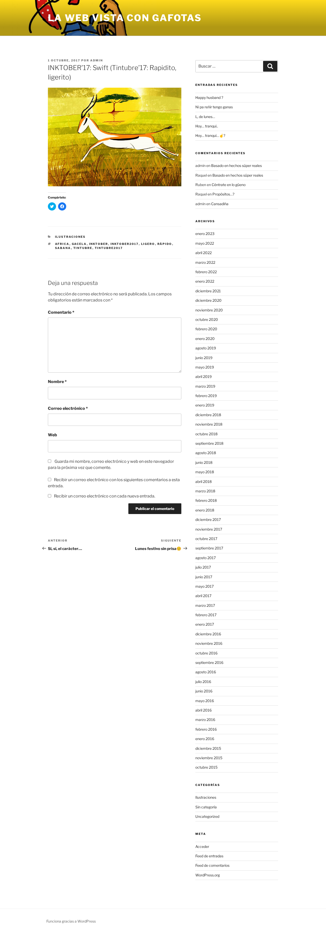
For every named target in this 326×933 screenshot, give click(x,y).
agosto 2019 (205, 348)
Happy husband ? (209, 97)
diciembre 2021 (208, 291)
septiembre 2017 (209, 548)
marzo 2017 (205, 605)
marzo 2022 (205, 262)
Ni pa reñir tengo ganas (214, 107)
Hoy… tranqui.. (206, 126)
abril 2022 (203, 253)
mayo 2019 (204, 367)
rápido (164, 244)
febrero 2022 (206, 272)
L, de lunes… (205, 116)
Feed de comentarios (212, 865)
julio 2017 (203, 567)
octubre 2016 (206, 653)
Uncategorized (207, 816)
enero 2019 (204, 405)
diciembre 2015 (208, 748)
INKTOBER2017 (125, 244)
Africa (62, 244)
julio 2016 (203, 681)
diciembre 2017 (208, 519)
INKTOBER (98, 244)
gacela (79, 244)
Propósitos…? (223, 194)
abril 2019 (203, 376)
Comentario (61, 312)
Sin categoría (206, 807)
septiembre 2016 (209, 662)
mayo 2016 (204, 701)
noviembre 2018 (208, 424)
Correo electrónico (68, 408)
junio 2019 (203, 358)
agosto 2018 (205, 453)
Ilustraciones (70, 237)
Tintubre (82, 248)
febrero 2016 (206, 729)
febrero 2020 (206, 329)
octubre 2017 (206, 538)
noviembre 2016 (208, 643)
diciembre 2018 (208, 415)
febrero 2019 (206, 395)
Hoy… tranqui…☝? (210, 135)
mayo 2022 (204, 243)
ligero (148, 244)
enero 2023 (204, 233)
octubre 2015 (206, 767)
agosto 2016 (205, 672)
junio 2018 (203, 462)
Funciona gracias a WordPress (71, 921)
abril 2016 (203, 710)
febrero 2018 (206, 500)
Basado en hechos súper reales (236, 165)
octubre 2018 (206, 434)
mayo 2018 (204, 472)
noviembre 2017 (208, 529)
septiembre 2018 (209, 443)
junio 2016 (203, 691)
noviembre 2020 (209, 310)
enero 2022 (204, 281)
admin (96, 60)
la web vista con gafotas (125, 17)
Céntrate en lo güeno (229, 184)
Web (52, 434)
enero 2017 (204, 624)
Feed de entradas (209, 856)
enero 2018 (204, 510)
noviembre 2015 (208, 758)
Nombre (57, 381)
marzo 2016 (205, 719)
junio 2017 (203, 577)
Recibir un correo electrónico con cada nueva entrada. (104, 496)
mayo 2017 (204, 586)
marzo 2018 (205, 491)
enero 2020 (205, 338)
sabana (63, 248)
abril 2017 (203, 596)
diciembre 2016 (208, 634)
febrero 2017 (205, 615)
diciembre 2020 (208, 300)
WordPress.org (207, 875)
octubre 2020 (206, 319)
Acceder (202, 846)
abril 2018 (203, 481)
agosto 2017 (205, 558)
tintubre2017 (109, 248)
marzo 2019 (205, 386)
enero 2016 (204, 739)
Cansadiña (219, 204)
